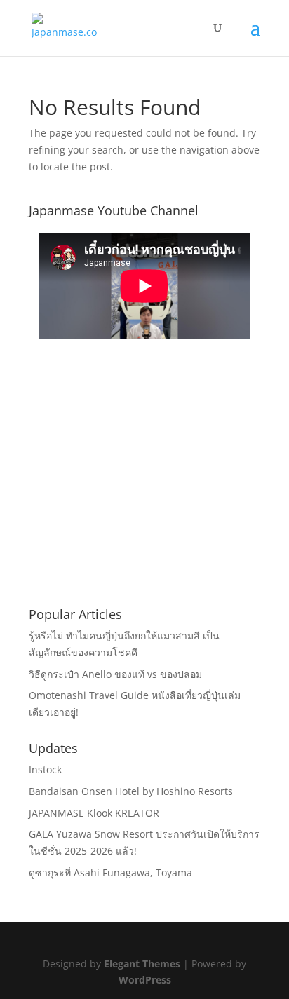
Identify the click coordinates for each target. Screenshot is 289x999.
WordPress (145, 979)
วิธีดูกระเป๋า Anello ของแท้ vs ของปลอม (115, 674)
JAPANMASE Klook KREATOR (94, 813)
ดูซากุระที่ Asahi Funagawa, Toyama (110, 872)
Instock (45, 769)
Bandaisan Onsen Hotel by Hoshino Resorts (131, 791)
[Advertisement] (144, 494)
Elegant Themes (142, 963)
